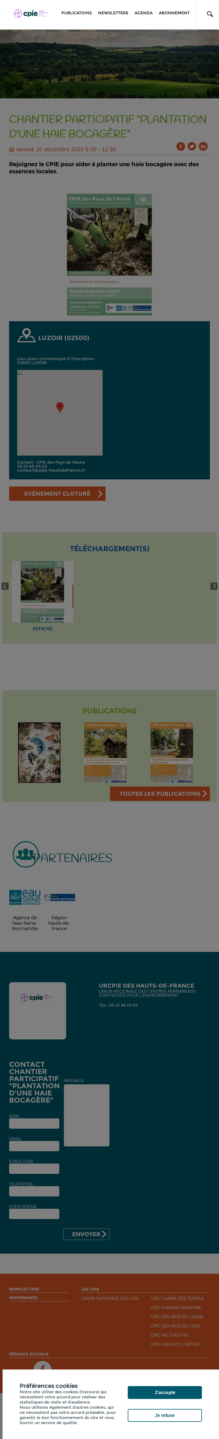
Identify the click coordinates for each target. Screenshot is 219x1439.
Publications (76, 12)
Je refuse (165, 1415)
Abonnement (174, 12)
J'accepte (165, 1392)
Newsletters (113, 12)
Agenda (144, 12)
